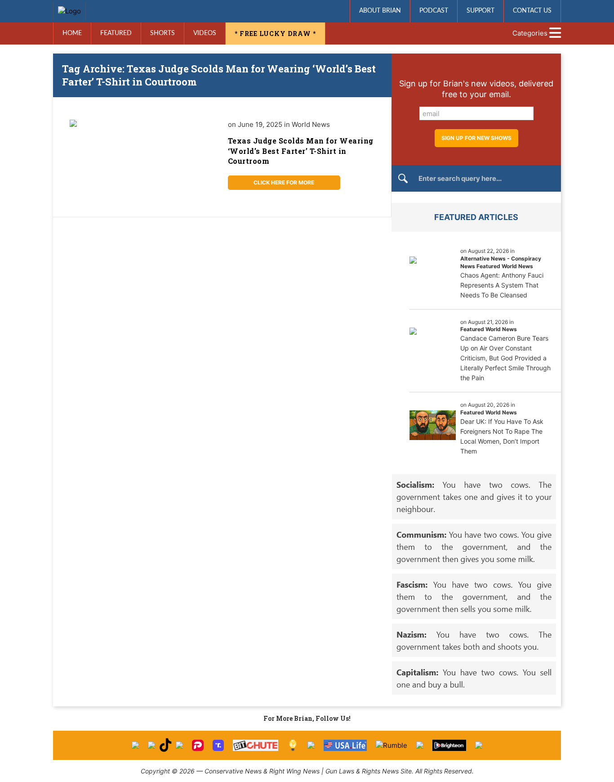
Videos (204, 33)
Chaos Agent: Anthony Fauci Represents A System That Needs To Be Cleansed (501, 285)
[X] (151, 745)
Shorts (162, 33)
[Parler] (197, 745)
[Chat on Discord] (479, 745)
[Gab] (311, 745)
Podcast (433, 11)
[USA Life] (345, 745)
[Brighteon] (449, 745)
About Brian (380, 11)
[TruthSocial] (218, 745)
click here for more (284, 182)
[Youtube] (179, 745)
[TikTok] (165, 745)
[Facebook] (135, 745)
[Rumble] (391, 745)
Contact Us (532, 11)
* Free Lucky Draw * (275, 33)
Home (72, 33)
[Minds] (293, 745)
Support (480, 11)
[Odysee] (420, 745)
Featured (116, 33)
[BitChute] (255, 745)
